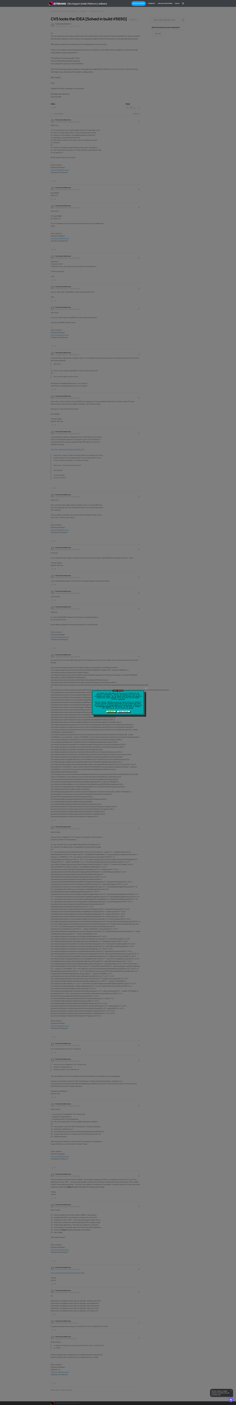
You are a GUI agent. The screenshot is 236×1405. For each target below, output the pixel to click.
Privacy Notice (113, 705)
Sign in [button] (177, 3)
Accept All (111, 711)
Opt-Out (131, 708)
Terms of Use (128, 705)
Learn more (121, 699)
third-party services (104, 706)
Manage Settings (123, 711)
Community (151, 3)
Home (57, 3)
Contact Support (138, 3)
